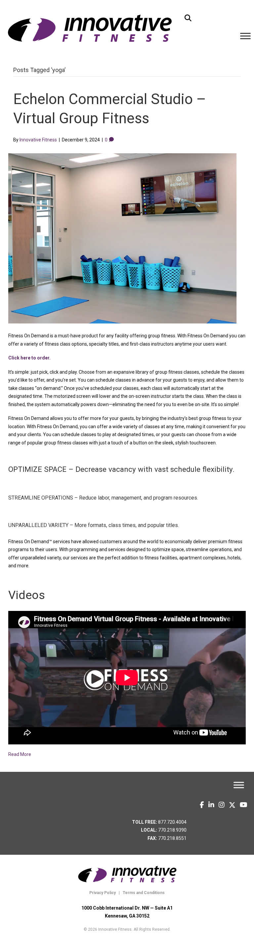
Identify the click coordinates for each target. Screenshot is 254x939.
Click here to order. (29, 357)
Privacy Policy (102, 892)
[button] (188, 18)
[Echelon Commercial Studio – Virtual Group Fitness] (122, 237)
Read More (19, 754)
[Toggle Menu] (245, 36)
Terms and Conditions (143, 892)
